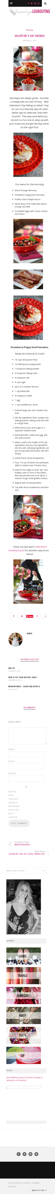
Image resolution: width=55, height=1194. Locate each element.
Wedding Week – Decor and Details (24, 687)
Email (11, 761)
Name (12, 749)
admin (29, 634)
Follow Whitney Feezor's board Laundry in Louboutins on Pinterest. (23, 1079)
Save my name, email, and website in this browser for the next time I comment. (14, 804)
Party (29, 30)
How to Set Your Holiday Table (22, 677)
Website (12, 773)
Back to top (38, 1190)
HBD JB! (11, 668)
